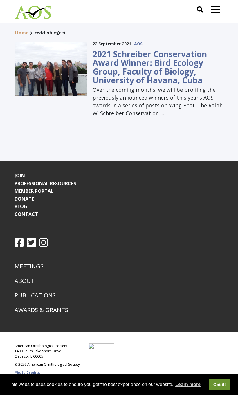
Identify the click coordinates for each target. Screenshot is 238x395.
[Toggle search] (200, 9)
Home (21, 32)
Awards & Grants (41, 310)
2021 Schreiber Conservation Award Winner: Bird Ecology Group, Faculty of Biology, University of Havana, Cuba (150, 67)
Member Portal (34, 191)
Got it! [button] (219, 384)
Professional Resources (45, 183)
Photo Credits (27, 372)
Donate (24, 199)
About (25, 281)
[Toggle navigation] (215, 9)
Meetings (29, 266)
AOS (138, 43)
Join (20, 175)
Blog (21, 206)
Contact (26, 214)
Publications (35, 295)
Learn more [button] (188, 384)
